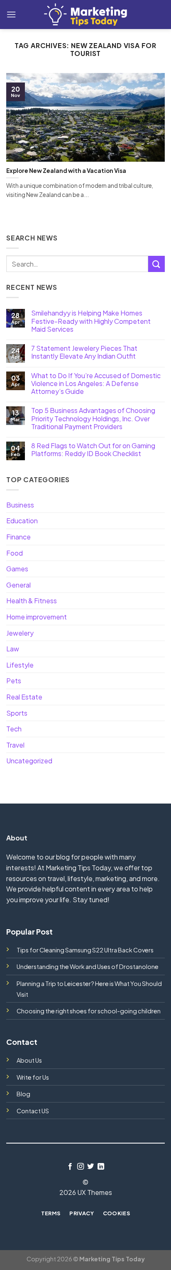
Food (14, 553)
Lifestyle (20, 664)
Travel (15, 745)
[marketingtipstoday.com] (85, 14)
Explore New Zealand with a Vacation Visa (66, 170)
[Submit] (156, 264)
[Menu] (11, 14)
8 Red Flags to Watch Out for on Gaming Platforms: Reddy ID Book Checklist (93, 449)
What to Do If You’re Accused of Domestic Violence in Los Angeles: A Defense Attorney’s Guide (96, 384)
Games (17, 568)
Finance (18, 536)
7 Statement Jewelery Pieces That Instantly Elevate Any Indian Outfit (84, 352)
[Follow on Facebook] (70, 1166)
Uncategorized (29, 760)
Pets (13, 680)
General (18, 584)
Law (12, 648)
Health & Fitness (31, 600)
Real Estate (24, 696)
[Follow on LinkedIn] (101, 1166)
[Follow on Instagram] (80, 1166)
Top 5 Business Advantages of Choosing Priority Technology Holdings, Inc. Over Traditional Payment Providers (93, 418)
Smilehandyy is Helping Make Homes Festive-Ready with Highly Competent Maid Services (91, 321)
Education (22, 520)
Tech (14, 728)
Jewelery (20, 633)
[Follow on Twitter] (90, 1166)
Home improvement (36, 616)
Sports (16, 713)
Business (20, 504)
